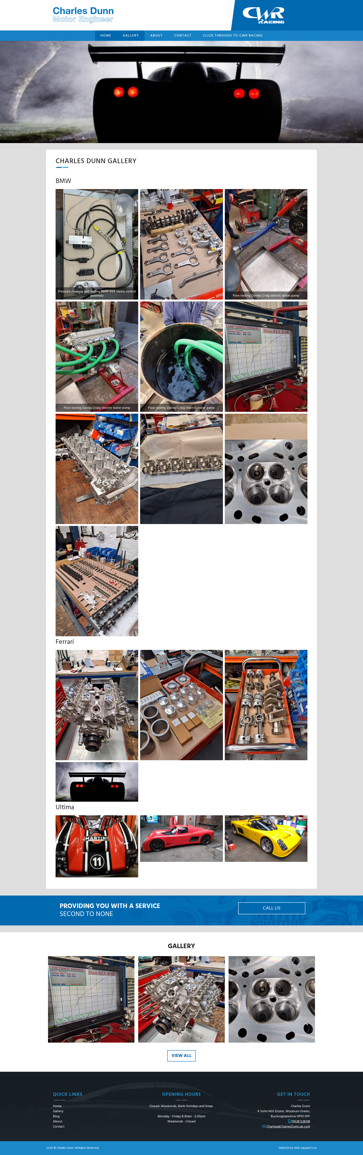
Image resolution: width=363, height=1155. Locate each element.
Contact (183, 35)
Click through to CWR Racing (233, 35)
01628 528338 (300, 1121)
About (156, 35)
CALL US (272, 908)
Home (106, 35)
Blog (56, 1116)
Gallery (131, 35)
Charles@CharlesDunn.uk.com (288, 1126)
